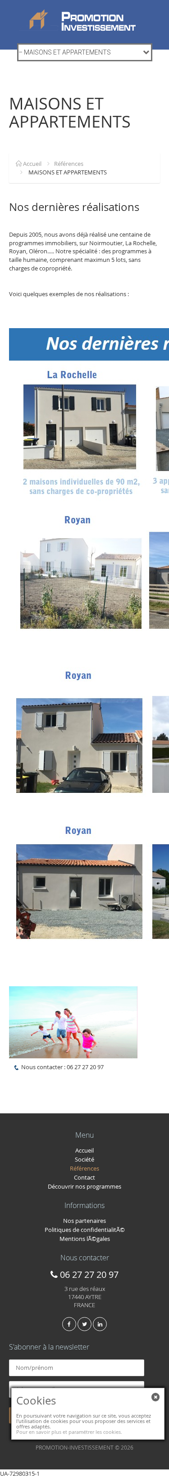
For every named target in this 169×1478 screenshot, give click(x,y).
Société (84, 1159)
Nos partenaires (84, 1221)
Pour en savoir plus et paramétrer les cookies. (69, 1431)
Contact (84, 1177)
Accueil (31, 164)
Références (68, 164)
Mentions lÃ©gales (84, 1239)
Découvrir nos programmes (84, 1186)
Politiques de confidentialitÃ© (85, 1230)
